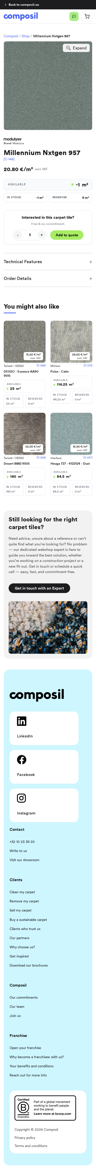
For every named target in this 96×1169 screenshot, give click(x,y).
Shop (26, 36)
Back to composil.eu (24, 4)
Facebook (26, 774)
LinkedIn (25, 736)
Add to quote (67, 235)
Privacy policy (25, 1138)
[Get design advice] (74, 16)
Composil (11, 36)
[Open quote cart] (86, 16)
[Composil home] (21, 16)
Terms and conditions (31, 1146)
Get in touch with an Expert (39, 588)
